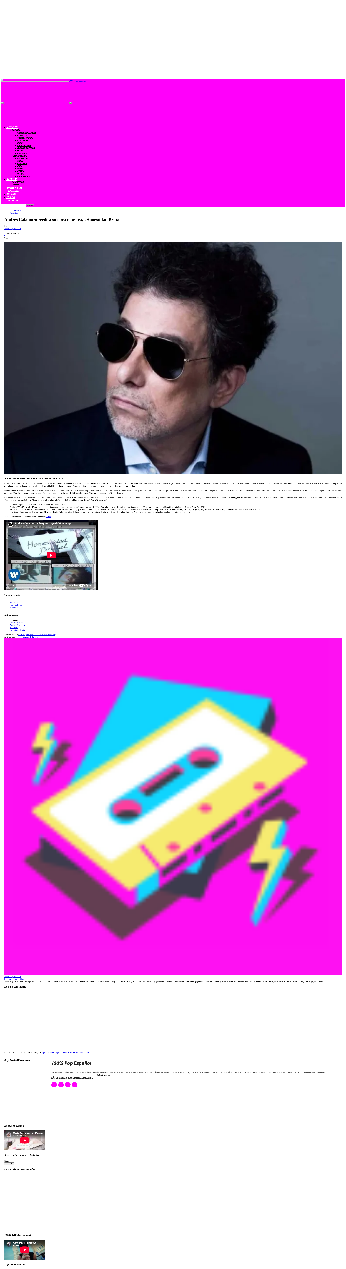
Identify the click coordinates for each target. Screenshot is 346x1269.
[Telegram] (74, 1084)
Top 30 (10, 197)
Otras (20, 150)
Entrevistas (14, 187)
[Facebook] (54, 1084)
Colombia (22, 163)
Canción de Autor (26, 132)
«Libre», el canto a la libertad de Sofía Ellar (36, 634)
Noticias (12, 127)
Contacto (12, 200)
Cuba (19, 166)
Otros (20, 173)
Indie (19, 143)
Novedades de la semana (30, 637)
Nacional (16, 130)
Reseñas (11, 179)
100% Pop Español (12, 228)
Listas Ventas (24, 145)
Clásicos (22, 135)
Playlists (12, 190)
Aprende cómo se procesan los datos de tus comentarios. (66, 1052)
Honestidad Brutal (17, 630)
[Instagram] (68, 1084)
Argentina (22, 158)
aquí (48, 516)
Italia (20, 168)
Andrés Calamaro (17, 625)
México (21, 171)
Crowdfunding (25, 138)
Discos (15, 184)
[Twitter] (61, 1084)
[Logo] (35, 103)
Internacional (19, 156)
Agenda (11, 194)
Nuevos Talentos (26, 148)
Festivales (22, 140)
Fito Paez (14, 627)
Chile (20, 161)
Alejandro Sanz (16, 623)
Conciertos (18, 182)
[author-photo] (173, 974)
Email (6, 1161)
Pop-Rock (22, 153)
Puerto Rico (23, 176)
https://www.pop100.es (14, 979)
